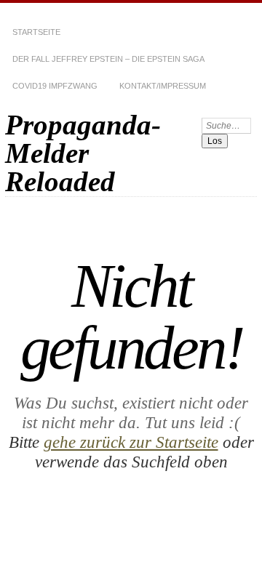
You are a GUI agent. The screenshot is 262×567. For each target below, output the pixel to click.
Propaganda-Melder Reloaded (83, 153)
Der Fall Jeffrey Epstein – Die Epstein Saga (108, 59)
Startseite (36, 32)
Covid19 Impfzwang (55, 85)
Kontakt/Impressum (162, 85)
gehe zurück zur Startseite (131, 442)
